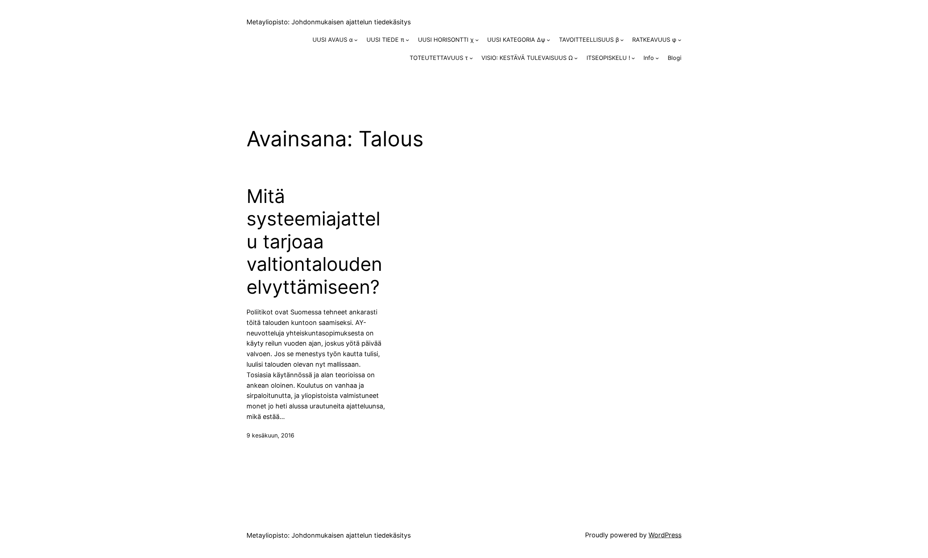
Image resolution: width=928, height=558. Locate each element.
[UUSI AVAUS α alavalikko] (356, 40)
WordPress (665, 535)
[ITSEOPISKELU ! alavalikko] (633, 58)
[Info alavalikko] (657, 58)
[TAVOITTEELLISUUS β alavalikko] (622, 40)
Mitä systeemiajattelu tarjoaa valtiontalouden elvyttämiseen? (314, 241)
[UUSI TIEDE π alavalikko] (407, 40)
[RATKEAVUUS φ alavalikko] (680, 40)
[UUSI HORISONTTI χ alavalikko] (477, 40)
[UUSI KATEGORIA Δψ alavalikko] (548, 40)
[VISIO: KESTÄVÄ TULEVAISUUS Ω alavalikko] (576, 58)
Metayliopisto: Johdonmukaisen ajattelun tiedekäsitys (328, 22)
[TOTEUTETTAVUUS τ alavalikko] (471, 58)
